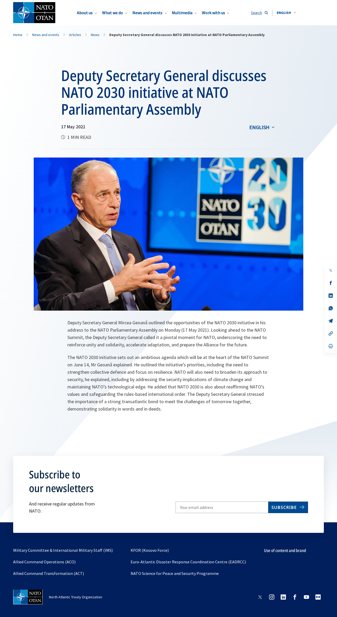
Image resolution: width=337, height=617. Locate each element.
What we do (112, 12)
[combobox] (286, 12)
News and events (147, 12)
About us (85, 12)
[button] (286, 12)
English (259, 127)
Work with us (213, 12)
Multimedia (182, 12)
